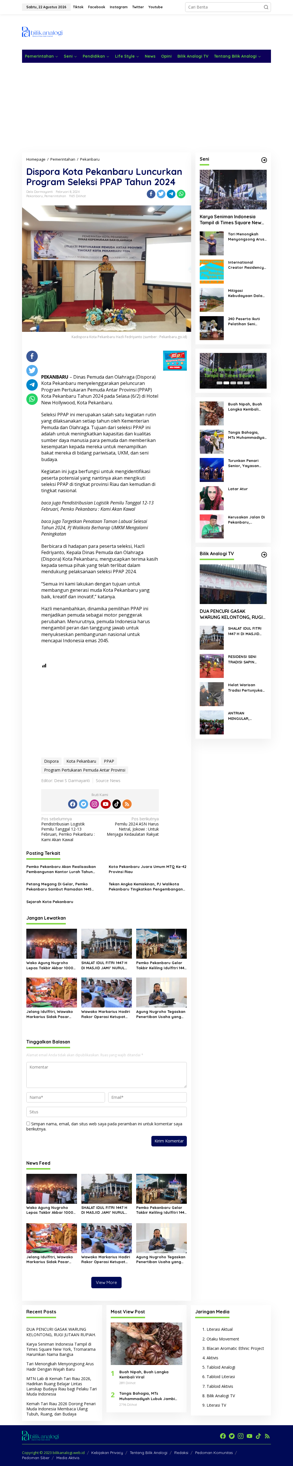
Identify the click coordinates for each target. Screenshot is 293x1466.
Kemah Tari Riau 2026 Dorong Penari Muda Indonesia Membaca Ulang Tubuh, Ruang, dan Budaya (61, 1409)
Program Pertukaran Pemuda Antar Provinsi (84, 770)
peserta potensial (60, 478)
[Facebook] (72, 804)
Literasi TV (216, 1405)
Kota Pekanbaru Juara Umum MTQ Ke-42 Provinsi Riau (147, 869)
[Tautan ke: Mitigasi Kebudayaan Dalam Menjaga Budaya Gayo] (212, 299)
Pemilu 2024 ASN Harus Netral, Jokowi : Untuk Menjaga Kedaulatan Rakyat (133, 826)
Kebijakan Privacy (107, 1452)
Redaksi (181, 1452)
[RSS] (127, 804)
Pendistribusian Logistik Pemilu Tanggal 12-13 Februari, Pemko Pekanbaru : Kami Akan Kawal (97, 506)
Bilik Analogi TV (221, 1395)
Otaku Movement (223, 1339)
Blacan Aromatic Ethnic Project (235, 1348)
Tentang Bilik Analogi (148, 1452)
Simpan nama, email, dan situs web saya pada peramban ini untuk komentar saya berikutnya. (104, 1126)
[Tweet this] (161, 194)
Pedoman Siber (36, 1457)
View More (106, 1282)
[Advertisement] (167, 31)
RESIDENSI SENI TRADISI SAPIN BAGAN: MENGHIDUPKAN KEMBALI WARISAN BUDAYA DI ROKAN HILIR (245, 659)
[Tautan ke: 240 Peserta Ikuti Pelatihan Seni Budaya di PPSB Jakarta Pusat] (212, 327)
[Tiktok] (116, 804)
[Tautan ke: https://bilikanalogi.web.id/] (264, 160)
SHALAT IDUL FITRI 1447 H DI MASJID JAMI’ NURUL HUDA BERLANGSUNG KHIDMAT (104, 965)
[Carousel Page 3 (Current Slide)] (233, 382)
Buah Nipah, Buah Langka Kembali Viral (245, 407)
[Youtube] (105, 804)
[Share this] (151, 194)
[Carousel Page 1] (219, 382)
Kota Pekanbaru (81, 761)
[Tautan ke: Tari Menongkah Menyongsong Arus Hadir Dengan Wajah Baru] (212, 243)
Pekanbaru (34, 196)
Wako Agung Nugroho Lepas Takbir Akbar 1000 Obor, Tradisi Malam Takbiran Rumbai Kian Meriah (49, 965)
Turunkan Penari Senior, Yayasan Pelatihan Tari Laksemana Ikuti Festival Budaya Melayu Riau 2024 (244, 463)
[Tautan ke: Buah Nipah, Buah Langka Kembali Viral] (212, 413)
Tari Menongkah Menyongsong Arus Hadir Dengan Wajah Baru (246, 237)
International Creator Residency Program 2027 (246, 265)
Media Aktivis (67, 1457)
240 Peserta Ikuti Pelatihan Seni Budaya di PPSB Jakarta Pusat (244, 321)
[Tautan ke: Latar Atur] (212, 497)
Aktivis (212, 1357)
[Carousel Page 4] (240, 382)
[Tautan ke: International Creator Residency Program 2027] (212, 271)
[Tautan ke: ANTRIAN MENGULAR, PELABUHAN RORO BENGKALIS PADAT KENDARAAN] (212, 722)
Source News (108, 780)
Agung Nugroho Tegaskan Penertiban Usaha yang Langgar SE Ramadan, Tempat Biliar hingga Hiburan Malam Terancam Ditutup (160, 1014)
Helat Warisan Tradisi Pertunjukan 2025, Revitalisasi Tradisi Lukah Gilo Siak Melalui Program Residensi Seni (246, 687)
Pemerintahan (55, 196)
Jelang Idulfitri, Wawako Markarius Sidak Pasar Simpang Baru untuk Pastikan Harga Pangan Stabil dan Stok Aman (49, 1014)
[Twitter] (83, 804)
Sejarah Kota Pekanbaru (49, 901)
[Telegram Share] (171, 194)
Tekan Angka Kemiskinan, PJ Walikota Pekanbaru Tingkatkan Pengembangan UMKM (146, 887)
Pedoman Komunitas (214, 1452)
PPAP (109, 761)
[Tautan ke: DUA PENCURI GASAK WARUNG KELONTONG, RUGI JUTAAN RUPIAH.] (233, 584)
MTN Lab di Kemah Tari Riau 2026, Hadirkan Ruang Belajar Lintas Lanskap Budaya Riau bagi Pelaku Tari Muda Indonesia (61, 1386)
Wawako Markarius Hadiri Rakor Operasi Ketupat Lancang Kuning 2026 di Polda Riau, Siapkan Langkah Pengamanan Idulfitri (105, 1014)
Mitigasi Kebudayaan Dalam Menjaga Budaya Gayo (247, 293)
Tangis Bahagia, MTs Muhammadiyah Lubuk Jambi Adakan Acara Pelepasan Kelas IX (247, 435)
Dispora (51, 761)
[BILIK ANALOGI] (42, 31)
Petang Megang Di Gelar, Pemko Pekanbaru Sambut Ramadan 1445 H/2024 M (59, 887)
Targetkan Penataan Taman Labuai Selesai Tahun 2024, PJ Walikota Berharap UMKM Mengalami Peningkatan (94, 527)
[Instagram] (94, 804)
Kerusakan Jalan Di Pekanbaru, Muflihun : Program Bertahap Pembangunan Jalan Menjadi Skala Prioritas (247, 520)
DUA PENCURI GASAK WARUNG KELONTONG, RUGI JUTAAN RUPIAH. (231, 614)
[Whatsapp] (181, 194)
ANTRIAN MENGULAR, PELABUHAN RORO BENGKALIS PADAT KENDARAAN (245, 716)
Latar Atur (238, 488)
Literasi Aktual (220, 1329)
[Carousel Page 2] (226, 382)
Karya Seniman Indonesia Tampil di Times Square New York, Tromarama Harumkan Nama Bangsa (231, 220)
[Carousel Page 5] (247, 382)
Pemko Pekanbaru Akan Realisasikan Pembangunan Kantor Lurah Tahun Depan (61, 869)
